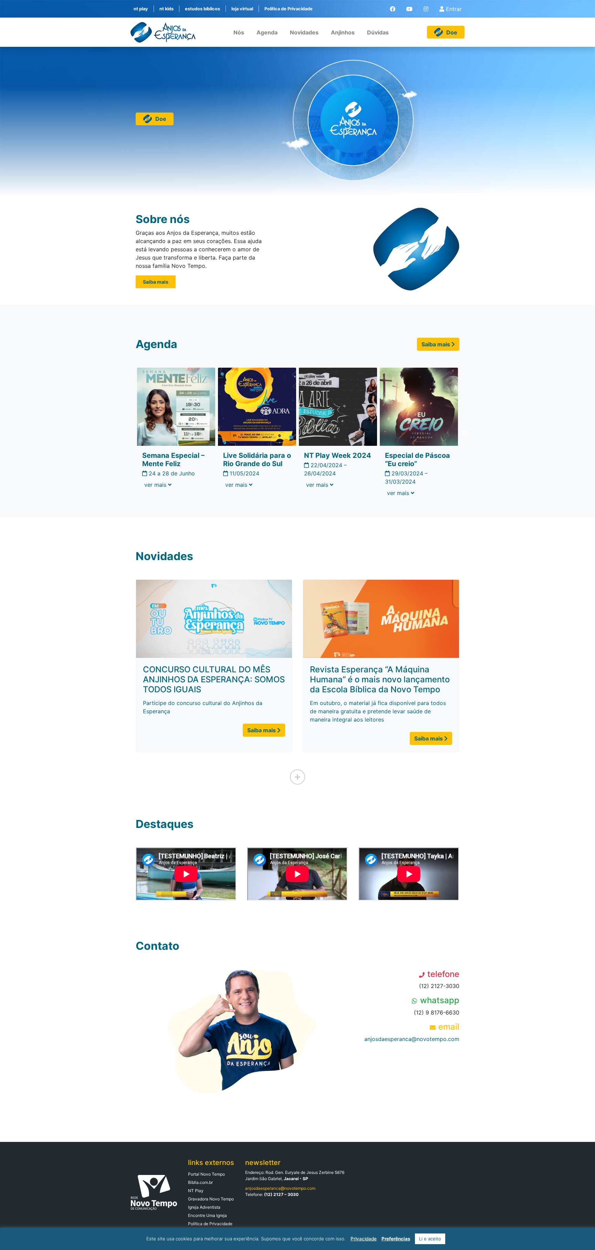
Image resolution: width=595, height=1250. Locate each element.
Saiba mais (155, 282)
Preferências (396, 1238)
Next (464, 433)
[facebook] (392, 9)
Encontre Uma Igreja (207, 1215)
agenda (267, 32)
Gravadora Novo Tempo (211, 1198)
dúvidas (378, 32)
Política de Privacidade (210, 1223)
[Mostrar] (158, 484)
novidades (304, 32)
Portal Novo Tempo (206, 1174)
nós (238, 32)
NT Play (195, 1190)
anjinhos (343, 32)
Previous (130, 433)
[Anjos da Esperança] (163, 32)
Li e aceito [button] (430, 1238)
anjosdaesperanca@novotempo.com (411, 1039)
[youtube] (409, 9)
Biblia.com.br (200, 1182)
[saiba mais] (297, 777)
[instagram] (426, 9)
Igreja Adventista (204, 1207)
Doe (160, 118)
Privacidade (364, 1238)
